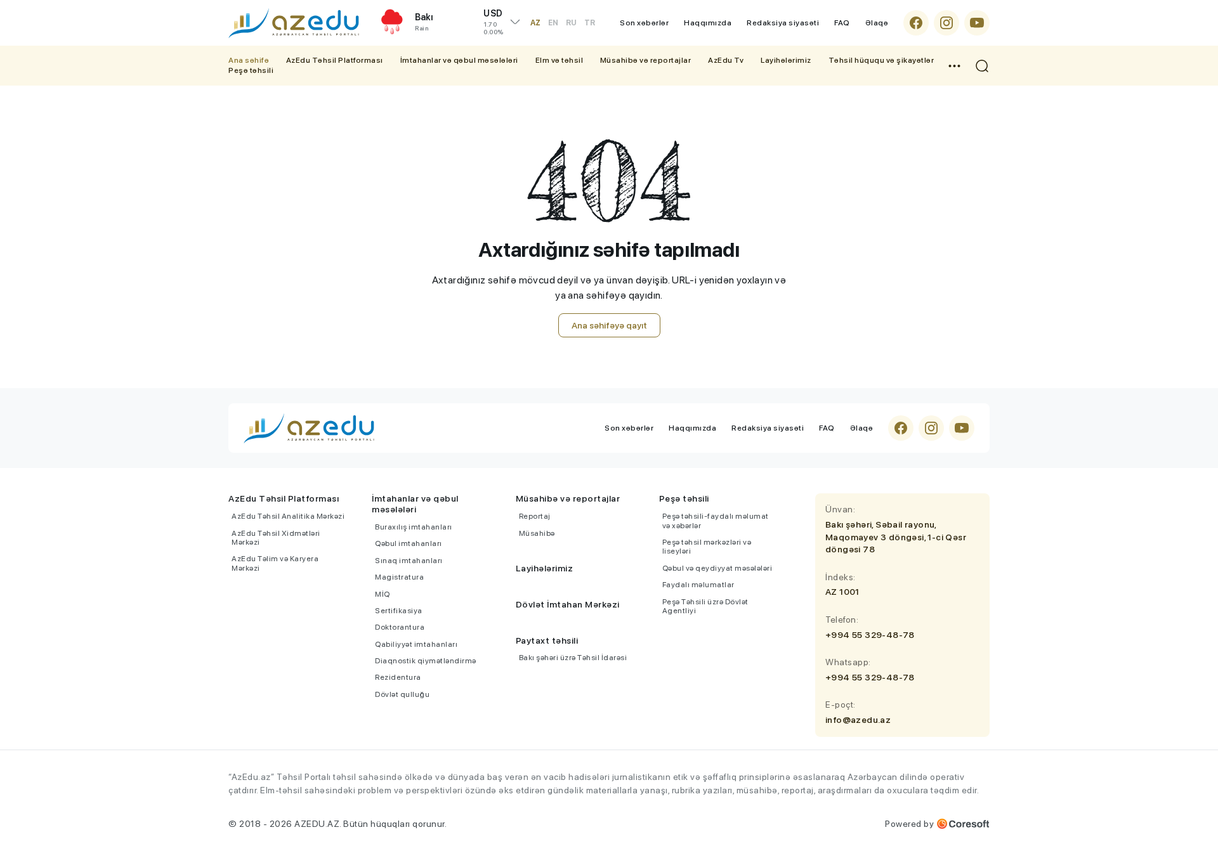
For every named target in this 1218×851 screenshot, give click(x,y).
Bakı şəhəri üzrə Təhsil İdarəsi (573, 657)
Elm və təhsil (559, 60)
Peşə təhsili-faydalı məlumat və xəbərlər (715, 520)
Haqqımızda (707, 22)
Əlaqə (877, 22)
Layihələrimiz (786, 60)
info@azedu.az (858, 720)
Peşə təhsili (250, 70)
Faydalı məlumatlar (698, 584)
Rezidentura (398, 677)
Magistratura (399, 577)
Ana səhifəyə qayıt (609, 325)
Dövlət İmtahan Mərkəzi (568, 604)
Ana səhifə (248, 60)
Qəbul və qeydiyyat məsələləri (717, 568)
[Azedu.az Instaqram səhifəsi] (946, 23)
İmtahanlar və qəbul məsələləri (459, 60)
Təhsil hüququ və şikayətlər (881, 60)
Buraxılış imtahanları (413, 527)
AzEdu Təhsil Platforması (334, 60)
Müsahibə (537, 533)
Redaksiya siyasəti (783, 22)
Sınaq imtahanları (409, 560)
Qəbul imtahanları (408, 543)
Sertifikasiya (398, 610)
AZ (535, 22)
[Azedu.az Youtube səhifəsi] (977, 23)
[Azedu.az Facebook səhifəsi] (916, 23)
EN (553, 22)
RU (571, 22)
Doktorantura (399, 627)
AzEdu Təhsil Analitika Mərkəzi (288, 516)
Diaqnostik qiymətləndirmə (425, 660)
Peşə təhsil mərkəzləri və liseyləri (707, 546)
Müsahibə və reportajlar (645, 60)
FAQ (842, 22)
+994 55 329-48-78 (870, 635)
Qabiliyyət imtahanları (416, 644)
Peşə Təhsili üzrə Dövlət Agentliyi (705, 606)
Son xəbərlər (644, 22)
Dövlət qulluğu (402, 694)
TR (589, 22)
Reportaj (535, 516)
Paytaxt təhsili (547, 640)
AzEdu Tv (725, 60)
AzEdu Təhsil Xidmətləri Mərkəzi (276, 538)
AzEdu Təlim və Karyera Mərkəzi (275, 563)
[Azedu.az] (293, 23)
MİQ (382, 594)
